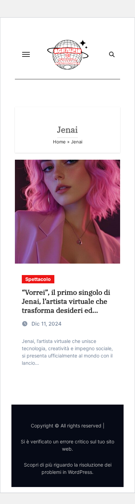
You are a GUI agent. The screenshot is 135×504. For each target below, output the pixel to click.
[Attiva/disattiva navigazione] (26, 54)
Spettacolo (38, 279)
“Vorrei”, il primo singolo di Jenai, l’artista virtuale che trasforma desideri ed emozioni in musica (66, 306)
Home (59, 141)
